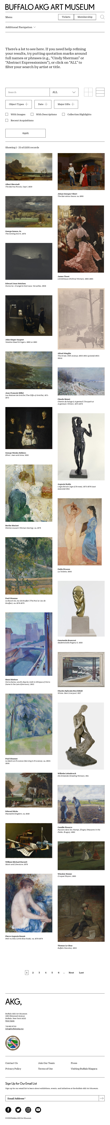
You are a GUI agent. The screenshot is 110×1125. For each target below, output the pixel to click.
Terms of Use (45, 1068)
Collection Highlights (79, 114)
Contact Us (11, 1063)
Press (74, 1063)
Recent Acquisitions (22, 120)
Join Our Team (46, 1063)
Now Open (9, 1021)
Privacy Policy (13, 1068)
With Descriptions (46, 114)
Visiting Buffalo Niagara (84, 1068)
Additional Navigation (18, 27)
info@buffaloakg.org (14, 1029)
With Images (18, 114)
